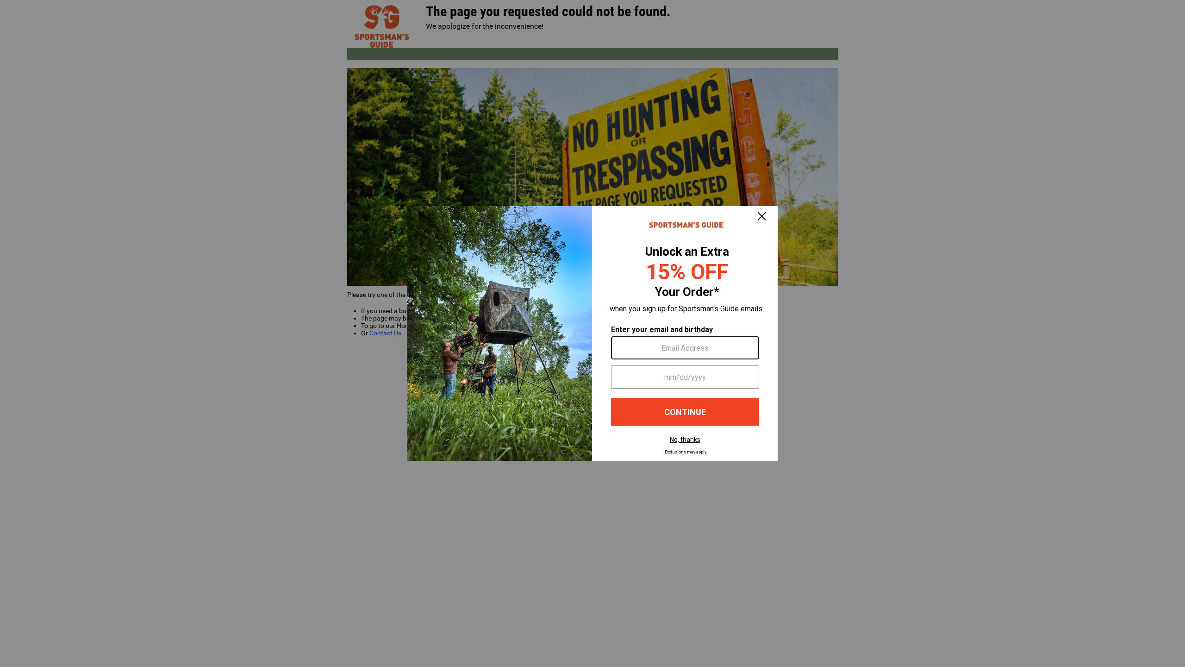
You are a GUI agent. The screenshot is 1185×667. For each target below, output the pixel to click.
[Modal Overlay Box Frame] (592, 333)
